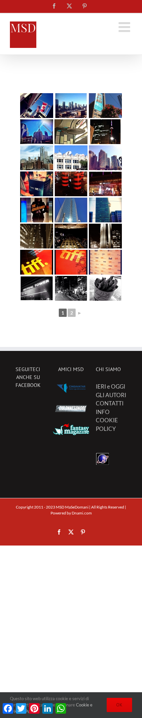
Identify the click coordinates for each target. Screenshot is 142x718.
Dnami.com (82, 512)
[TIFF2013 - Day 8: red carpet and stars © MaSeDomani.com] (36, 262)
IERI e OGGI (110, 386)
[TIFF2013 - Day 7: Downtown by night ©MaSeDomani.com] (36, 236)
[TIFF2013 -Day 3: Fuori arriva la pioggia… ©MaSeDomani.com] (36, 157)
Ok (119, 705)
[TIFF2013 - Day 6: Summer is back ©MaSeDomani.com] (71, 210)
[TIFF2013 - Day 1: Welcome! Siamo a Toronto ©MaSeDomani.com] (36, 105)
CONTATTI (110, 403)
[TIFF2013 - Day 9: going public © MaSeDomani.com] (36, 288)
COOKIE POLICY (107, 424)
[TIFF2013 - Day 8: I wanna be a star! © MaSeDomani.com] (105, 262)
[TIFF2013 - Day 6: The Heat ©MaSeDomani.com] (105, 210)
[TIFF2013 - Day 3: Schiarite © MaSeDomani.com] (105, 157)
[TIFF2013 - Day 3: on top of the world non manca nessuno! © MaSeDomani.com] (71, 157)
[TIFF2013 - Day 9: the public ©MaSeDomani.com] (71, 288)
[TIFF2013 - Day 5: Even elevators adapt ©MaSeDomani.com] (36, 210)
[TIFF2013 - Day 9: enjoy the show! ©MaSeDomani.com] (105, 288)
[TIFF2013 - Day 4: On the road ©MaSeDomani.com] (71, 183)
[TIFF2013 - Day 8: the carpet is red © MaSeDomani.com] (71, 262)
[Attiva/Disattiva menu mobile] (125, 27)
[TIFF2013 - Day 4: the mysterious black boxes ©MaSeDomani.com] (36, 183)
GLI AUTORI (111, 395)
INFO (103, 411)
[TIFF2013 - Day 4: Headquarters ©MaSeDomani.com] (105, 183)
